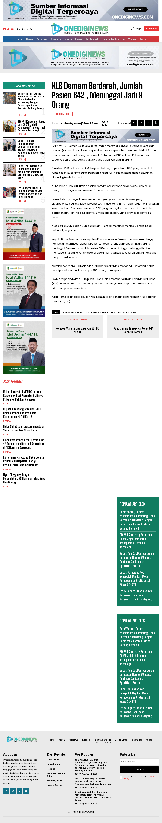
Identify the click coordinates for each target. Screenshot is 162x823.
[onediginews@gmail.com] (52, 123)
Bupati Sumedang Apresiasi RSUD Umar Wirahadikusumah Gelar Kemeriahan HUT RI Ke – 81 (22, 413)
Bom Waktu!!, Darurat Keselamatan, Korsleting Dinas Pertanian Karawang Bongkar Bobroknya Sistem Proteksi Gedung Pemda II (31, 102)
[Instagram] (13, 791)
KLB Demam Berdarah (96, 312)
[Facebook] (134, 123)
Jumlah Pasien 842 (72, 312)
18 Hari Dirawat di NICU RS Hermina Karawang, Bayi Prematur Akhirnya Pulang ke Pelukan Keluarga (23, 395)
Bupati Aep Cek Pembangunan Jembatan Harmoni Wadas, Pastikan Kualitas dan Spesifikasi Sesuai (31, 148)
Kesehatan (62, 114)
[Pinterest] (148, 123)
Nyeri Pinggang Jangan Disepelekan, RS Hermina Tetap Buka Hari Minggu (24, 478)
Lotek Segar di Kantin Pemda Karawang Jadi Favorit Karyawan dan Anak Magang (30, 192)
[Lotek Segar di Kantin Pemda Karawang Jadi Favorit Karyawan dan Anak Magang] (9, 192)
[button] (25, 29)
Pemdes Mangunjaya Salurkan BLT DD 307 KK (77, 330)
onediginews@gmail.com (81, 123)
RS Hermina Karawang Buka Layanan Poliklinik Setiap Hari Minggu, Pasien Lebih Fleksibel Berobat (24, 461)
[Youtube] (26, 791)
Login (137, 770)
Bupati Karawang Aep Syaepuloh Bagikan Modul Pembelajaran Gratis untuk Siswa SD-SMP (31, 171)
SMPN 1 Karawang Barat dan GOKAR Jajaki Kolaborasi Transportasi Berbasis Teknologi (31, 126)
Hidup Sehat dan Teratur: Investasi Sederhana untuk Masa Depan (23, 428)
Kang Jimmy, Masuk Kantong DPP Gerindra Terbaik (133, 330)
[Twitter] (141, 123)
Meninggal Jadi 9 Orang (124, 312)
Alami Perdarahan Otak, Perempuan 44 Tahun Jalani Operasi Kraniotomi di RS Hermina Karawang (23, 443)
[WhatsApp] (156, 123)
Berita (22, 115)
